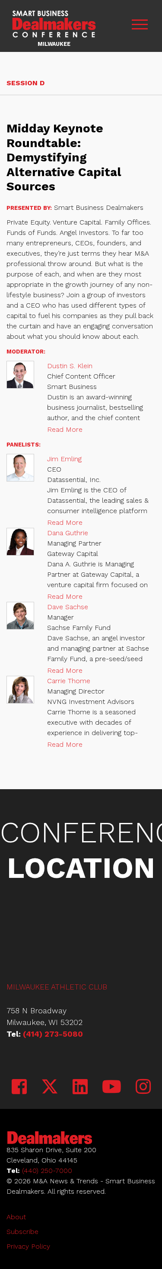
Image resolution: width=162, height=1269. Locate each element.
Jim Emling (64, 459)
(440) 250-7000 (47, 1170)
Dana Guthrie (67, 533)
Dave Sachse (67, 607)
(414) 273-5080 (53, 1033)
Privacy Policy (28, 1246)
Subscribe (22, 1231)
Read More (65, 429)
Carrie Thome (68, 681)
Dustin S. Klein (69, 366)
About (16, 1217)
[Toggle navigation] (139, 26)
